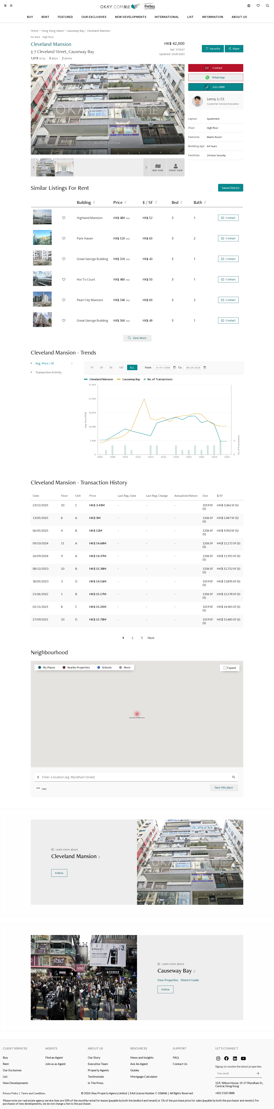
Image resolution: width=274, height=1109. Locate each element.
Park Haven (85, 238)
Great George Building (92, 259)
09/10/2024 (40, 543)
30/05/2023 (40, 581)
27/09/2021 (40, 619)
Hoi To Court (86, 279)
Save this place (224, 787)
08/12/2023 (40, 568)
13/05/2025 (40, 517)
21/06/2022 (40, 594)
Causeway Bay (75, 30)
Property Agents (98, 1070)
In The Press (95, 1083)
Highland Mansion (90, 218)
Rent (6, 1064)
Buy (5, 1057)
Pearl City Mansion (90, 300)
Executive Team (98, 1064)
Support (180, 1048)
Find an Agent (54, 1057)
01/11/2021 (40, 606)
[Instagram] (218, 1058)
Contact (231, 218)
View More (139, 338)
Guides (134, 1070)
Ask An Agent (139, 1064)
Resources (138, 1048)
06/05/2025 (40, 530)
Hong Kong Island (52, 30)
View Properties (168, 980)
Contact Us (180, 1064)
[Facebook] (226, 1058)
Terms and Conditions (33, 1093)
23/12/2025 (40, 505)
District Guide (190, 980)
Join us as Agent (55, 1064)
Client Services (15, 1048)
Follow (59, 873)
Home (34, 30)
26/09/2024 (40, 556)
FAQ (176, 1057)
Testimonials (96, 1076)
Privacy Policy (10, 1093)
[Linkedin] (235, 1058)
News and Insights (142, 1057)
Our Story (94, 1057)
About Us (95, 1048)
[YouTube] (243, 1058)
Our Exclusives (12, 1070)
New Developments (15, 1083)
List (5, 1076)
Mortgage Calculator (144, 1076)
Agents (51, 1048)
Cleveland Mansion (98, 30)
